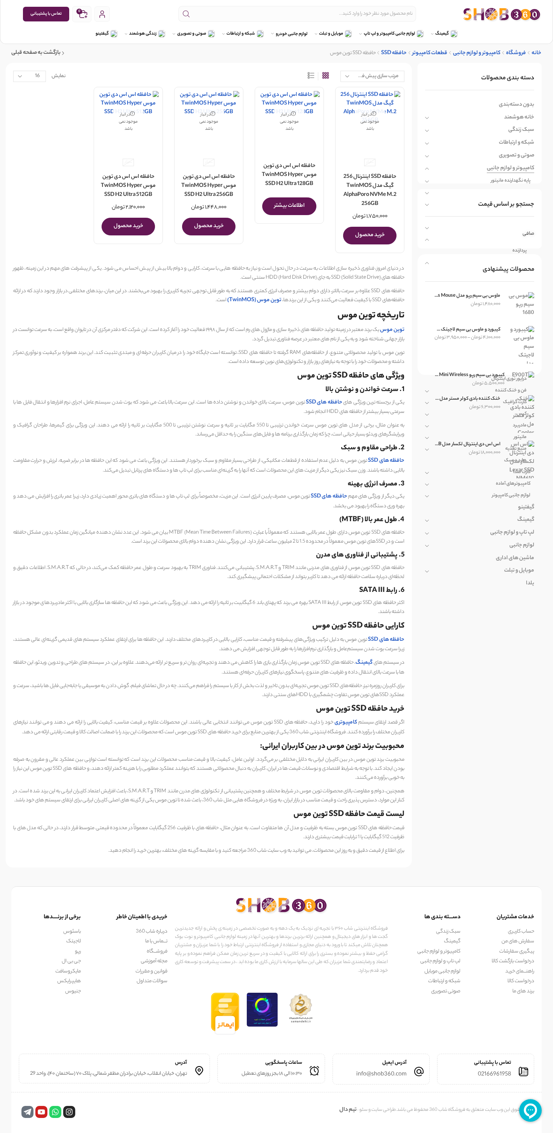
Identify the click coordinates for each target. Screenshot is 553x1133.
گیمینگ (442, 34)
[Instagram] (69, 1112)
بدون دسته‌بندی (516, 105)
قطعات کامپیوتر (429, 53)
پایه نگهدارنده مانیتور (510, 181)
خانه (536, 53)
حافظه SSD (394, 53)
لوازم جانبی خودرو (291, 34)
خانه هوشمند (519, 117)
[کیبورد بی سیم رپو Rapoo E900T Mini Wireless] (523, 376)
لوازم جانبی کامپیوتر (511, 495)
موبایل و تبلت (331, 34)
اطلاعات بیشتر (289, 206)
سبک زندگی (521, 130)
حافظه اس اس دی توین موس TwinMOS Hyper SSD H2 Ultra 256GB (208, 186)
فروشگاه (516, 53)
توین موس (392, 330)
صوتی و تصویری (191, 34)
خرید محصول (370, 235)
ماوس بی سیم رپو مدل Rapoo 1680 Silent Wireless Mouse (467, 296)
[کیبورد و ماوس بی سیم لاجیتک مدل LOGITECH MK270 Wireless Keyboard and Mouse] (521, 345)
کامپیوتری (345, 722)
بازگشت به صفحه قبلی (36, 53)
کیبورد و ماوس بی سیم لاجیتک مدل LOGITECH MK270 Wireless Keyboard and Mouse (467, 330)
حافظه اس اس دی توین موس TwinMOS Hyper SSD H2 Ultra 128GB (289, 175)
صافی (528, 234)
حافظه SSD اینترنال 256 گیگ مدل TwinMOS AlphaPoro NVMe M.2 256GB (370, 191)
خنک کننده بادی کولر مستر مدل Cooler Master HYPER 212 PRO (467, 399)
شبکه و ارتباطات (240, 34)
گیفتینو (102, 34)
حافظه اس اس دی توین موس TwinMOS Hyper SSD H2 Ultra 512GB (128, 186)
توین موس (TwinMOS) (254, 300)
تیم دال (348, 1110)
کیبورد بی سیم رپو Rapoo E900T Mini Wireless (469, 375)
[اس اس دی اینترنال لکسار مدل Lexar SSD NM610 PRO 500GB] (521, 459)
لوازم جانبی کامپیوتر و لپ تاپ (389, 34)
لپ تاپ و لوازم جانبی (512, 532)
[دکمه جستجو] (186, 13)
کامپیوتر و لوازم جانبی (476, 53)
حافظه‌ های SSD (329, 496)
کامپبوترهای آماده (513, 484)
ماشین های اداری (515, 558)
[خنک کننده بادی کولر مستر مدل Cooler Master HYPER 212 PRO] (521, 414)
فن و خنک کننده (511, 390)
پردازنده (519, 251)
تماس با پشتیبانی (46, 14)
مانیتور (520, 437)
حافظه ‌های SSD (324, 402)
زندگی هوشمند (142, 34)
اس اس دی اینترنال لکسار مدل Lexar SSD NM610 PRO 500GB (467, 444)
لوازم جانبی (521, 545)
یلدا (530, 583)
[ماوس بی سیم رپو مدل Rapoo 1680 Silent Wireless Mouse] (521, 305)
